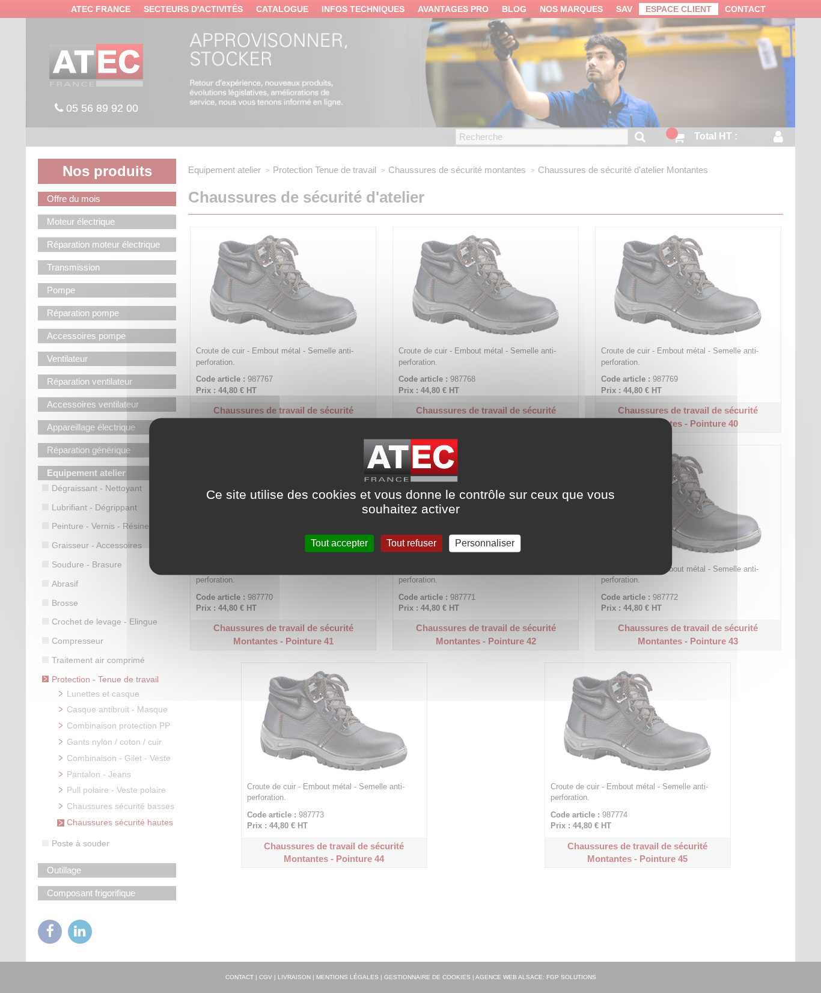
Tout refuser (411, 543)
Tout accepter (339, 543)
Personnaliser (484, 543)
